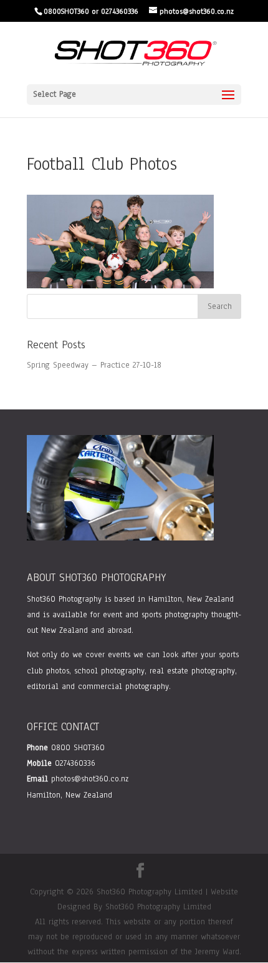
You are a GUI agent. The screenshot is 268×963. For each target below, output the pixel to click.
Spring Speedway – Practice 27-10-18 (94, 365)
